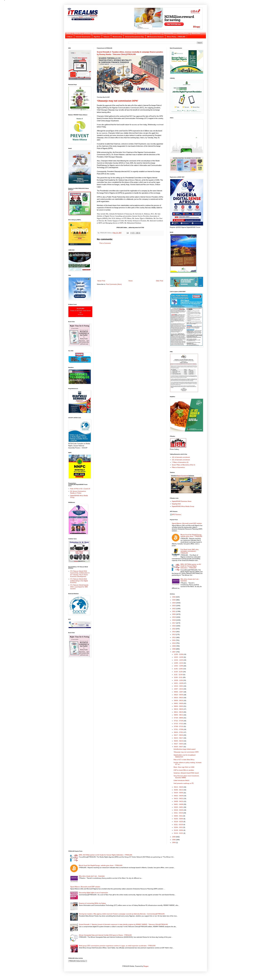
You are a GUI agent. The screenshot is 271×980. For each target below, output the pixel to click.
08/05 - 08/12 (178, 715)
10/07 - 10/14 (178, 689)
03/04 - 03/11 (178, 816)
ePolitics (87, 33)
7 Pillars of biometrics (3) (180, 462)
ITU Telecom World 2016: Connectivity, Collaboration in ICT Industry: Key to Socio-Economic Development (80, 573)
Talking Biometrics (113, 33)
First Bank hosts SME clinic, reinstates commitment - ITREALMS (189, 551)
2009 (174, 646)
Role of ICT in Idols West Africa (184, 759)
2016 (174, 626)
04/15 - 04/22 (178, 798)
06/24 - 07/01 (178, 732)
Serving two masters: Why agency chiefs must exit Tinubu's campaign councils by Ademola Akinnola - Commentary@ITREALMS (122, 914)
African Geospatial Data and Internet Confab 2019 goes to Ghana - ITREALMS (105, 935)
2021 (174, 611)
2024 (174, 603)
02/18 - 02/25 (178, 821)
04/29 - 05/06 (178, 793)
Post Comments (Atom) (114, 284)
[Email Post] (127, 233)
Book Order (196, 33)
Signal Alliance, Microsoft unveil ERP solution (187, 523)
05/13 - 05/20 (178, 787)
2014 (174, 631)
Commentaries (128, 33)
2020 (174, 614)
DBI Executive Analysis (155, 37)
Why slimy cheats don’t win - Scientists (92, 876)
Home (69, 33)
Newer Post (101, 281)
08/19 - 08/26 (178, 709)
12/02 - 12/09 (178, 666)
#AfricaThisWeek (143, 33)
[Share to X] (135, 233)
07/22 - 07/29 (178, 721)
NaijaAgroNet (168, 33)
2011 (174, 640)
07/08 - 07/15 (178, 726)
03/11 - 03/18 (178, 813)
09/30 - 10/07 (178, 692)
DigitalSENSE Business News (181, 501)
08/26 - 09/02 (178, 706)
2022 (174, 608)
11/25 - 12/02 (178, 669)
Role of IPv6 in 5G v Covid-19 (80, 489)
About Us (77, 33)
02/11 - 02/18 (178, 824)
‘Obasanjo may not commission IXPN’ (117, 100)
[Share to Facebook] (137, 233)
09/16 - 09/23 (178, 697)
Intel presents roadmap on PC (184, 783)
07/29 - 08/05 (178, 718)
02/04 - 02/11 (178, 827)
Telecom (106, 37)
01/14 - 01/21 (178, 833)
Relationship (117, 37)
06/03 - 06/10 (178, 741)
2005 (174, 839)
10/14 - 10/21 (178, 686)
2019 (174, 617)
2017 (174, 623)
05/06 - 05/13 (178, 790)
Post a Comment (105, 243)
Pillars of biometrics (178, 467)
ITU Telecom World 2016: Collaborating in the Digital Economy (79, 580)
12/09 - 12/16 (178, 663)
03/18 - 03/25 (178, 810)
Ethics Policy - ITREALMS (176, 37)
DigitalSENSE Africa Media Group (183, 506)
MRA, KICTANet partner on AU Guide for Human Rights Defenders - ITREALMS (190, 566)
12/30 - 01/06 (178, 654)
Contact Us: (156, 33)
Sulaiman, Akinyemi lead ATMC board (186, 773)
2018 (174, 620)
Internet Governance (83, 37)
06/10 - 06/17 (178, 738)
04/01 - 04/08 (178, 804)
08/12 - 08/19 (178, 712)
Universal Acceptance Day (134, 37)
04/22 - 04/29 (178, 795)
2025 (174, 600)
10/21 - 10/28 (178, 683)
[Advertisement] (130, 262)
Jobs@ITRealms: (183, 33)
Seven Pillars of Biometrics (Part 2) (183, 465)
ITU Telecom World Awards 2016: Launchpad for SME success (79, 586)
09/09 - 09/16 (178, 700)
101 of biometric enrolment (181, 460)
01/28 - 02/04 (178, 830)
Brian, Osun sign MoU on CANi (184, 767)
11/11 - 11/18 (178, 674)
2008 (174, 649)
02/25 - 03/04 (178, 819)
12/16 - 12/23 (178, 660)
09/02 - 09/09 (178, 703)
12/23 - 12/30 (178, 657)
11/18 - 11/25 (178, 672)
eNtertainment (98, 33)
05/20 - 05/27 (178, 746)
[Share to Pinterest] (139, 233)
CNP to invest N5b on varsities (184, 770)
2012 (174, 637)
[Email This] (131, 233)
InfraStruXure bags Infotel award (184, 749)
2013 (174, 634)
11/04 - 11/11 (178, 677)
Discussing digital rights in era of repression (93, 892)
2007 (174, 652)
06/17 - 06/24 (178, 735)
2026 (174, 597)
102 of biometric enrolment (181, 457)
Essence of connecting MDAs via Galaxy (92, 903)
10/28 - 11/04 (178, 680)
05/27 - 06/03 (178, 744)
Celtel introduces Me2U (181, 780)
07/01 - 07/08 (178, 729)
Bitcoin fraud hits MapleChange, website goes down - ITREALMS (191, 535)
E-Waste (70, 37)
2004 (174, 842)
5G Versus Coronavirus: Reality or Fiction (78, 492)
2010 (174, 643)
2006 (174, 837)
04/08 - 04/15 (178, 801)
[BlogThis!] (133, 233)
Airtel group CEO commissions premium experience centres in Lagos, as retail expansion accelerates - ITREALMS (117, 945)
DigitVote (97, 37)
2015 (174, 629)
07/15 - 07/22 (178, 723)
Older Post (159, 281)
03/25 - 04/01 (178, 807)
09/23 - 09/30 (178, 695)
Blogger (145, 966)
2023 (174, 605)
